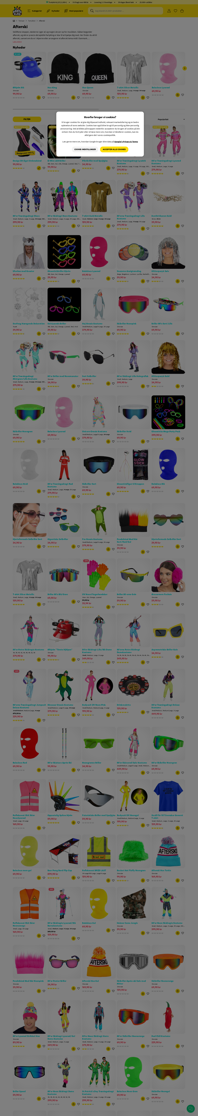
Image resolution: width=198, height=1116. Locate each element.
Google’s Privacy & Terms (126, 141)
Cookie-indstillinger (85, 149)
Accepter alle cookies (114, 149)
